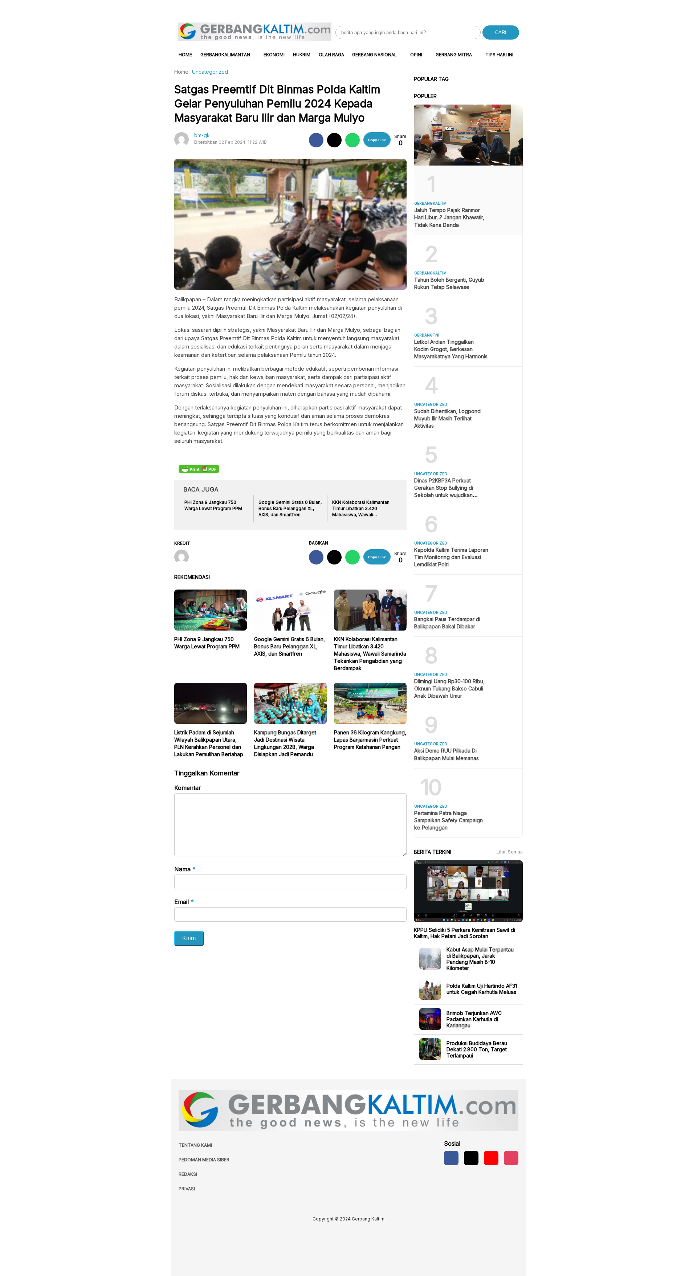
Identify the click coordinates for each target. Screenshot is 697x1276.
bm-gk (202, 135)
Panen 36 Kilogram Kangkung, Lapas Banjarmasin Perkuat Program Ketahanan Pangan (370, 739)
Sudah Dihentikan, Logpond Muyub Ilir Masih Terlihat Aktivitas (447, 418)
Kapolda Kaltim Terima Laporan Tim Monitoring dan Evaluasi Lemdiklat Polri (451, 557)
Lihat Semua (510, 852)
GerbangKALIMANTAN (225, 54)
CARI (500, 32)
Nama (185, 869)
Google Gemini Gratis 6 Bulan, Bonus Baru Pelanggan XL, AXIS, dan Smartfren (289, 646)
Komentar (187, 787)
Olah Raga (331, 54)
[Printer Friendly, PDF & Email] (199, 468)
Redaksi (188, 1174)
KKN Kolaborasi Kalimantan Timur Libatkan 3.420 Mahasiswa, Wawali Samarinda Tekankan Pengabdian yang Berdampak (370, 653)
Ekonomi (274, 54)
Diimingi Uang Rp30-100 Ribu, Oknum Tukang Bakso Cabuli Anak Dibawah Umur (449, 688)
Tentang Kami (195, 1145)
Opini (416, 54)
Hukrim (301, 54)
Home (185, 54)
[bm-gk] (184, 558)
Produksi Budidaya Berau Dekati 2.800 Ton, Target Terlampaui (477, 1049)
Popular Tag (431, 79)
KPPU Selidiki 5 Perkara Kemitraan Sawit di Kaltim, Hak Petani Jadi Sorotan (464, 933)
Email (184, 901)
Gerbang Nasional (374, 54)
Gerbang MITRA (454, 54)
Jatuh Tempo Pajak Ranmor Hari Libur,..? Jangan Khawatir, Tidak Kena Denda (449, 217)
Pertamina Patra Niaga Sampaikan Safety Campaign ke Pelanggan (448, 820)
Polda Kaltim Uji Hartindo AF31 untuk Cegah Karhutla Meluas (482, 989)
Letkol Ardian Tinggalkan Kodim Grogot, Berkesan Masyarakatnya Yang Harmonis (451, 349)
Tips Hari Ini (499, 54)
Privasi (187, 1188)
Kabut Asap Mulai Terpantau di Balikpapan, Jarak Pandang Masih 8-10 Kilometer (480, 958)
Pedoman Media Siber (204, 1159)
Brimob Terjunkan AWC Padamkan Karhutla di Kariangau (474, 1019)
